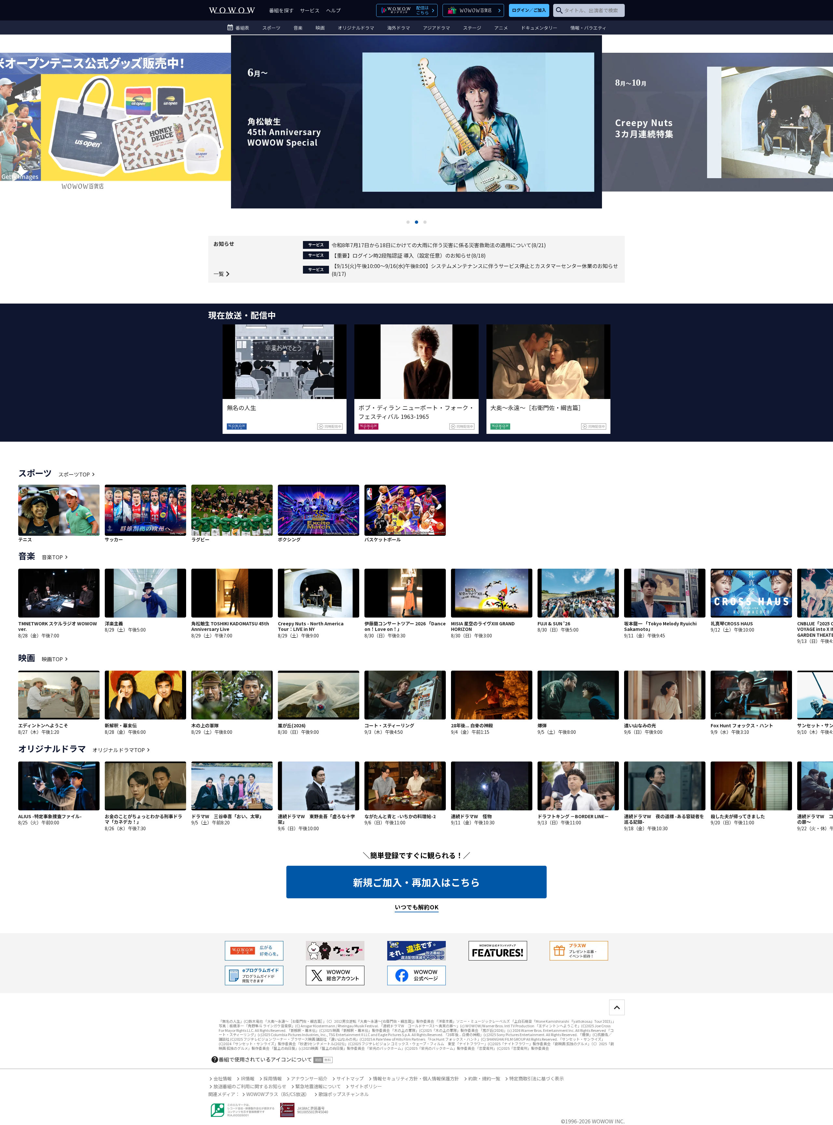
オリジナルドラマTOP (118, 750)
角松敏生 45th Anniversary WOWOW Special (416, 133)
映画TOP (52, 659)
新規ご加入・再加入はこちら (416, 882)
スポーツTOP (74, 474)
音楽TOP (52, 557)
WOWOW (232, 10)
